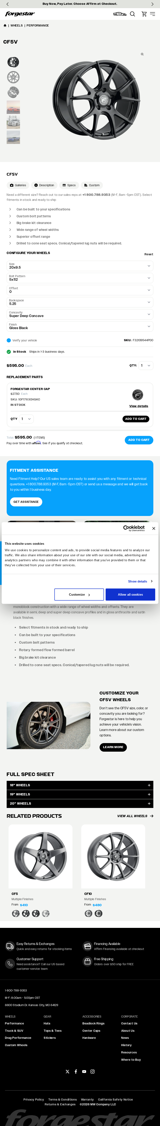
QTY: (133, 365)
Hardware (89, 1037)
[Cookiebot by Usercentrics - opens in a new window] (126, 528)
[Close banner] (153, 528)
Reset (149, 254)
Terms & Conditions (62, 1099)
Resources (129, 1052)
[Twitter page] (67, 1071)
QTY (14, 419)
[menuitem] (120, 14)
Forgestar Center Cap (30, 389)
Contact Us (129, 1023)
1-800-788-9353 (16, 990)
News (125, 1037)
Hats (47, 1023)
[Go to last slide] (7, 4)
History (126, 1045)
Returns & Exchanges (60, 1104)
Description (46, 185)
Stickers (50, 1037)
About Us (128, 1030)
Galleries (20, 185)
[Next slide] (152, 4)
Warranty (87, 1099)
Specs (72, 185)
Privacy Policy (34, 1099)
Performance (14, 1023)
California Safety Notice (115, 1099)
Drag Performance (18, 1037)
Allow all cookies (130, 594)
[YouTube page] (84, 1071)
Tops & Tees (53, 1030)
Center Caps (91, 1030)
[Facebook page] (76, 1071)
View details (138, 406)
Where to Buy (131, 1059)
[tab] (13, 62)
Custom (94, 185)
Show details (137, 581)
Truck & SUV (14, 1030)
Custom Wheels (16, 1045)
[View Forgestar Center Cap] (139, 394)
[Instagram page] (92, 1071)
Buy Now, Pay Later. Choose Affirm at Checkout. (80, 4)
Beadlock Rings (93, 1023)
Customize (77, 594)
